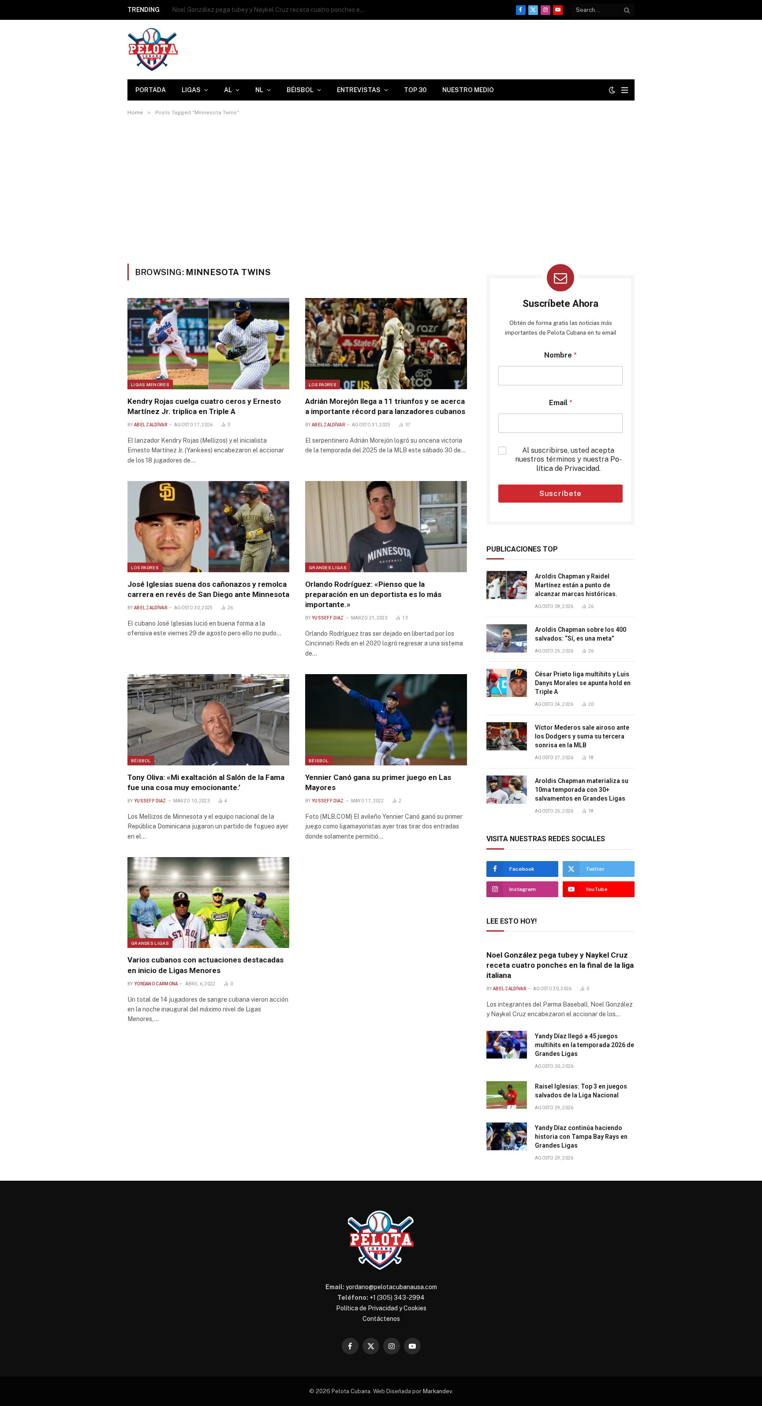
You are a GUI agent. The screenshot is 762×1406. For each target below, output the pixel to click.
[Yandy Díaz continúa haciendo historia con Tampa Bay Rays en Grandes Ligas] (506, 1137)
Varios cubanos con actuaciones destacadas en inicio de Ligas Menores (205, 964)
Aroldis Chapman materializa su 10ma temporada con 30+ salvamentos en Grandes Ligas (581, 789)
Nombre (560, 355)
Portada (150, 89)
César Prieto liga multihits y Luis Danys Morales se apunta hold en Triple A (583, 683)
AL (228, 89)
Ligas (191, 89)
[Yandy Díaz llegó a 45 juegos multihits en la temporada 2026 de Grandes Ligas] (506, 1045)
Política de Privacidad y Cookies (381, 1308)
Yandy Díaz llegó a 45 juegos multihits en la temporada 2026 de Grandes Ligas (271, 9)
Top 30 (415, 89)
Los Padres (322, 384)
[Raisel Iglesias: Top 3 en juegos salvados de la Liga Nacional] (506, 1095)
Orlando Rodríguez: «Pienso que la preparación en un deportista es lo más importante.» (373, 594)
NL (259, 89)
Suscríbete (560, 493)
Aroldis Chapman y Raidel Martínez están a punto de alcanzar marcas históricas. (576, 585)
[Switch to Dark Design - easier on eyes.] (612, 89)
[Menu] (624, 90)
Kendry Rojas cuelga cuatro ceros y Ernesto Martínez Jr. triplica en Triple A (204, 406)
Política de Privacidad (579, 464)
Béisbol (300, 89)
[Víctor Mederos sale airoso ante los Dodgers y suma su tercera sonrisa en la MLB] (506, 736)
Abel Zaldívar (150, 424)
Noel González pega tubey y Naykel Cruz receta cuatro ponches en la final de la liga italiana (560, 965)
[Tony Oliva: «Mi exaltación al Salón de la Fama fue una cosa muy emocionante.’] (208, 719)
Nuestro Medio (468, 89)
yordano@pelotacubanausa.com (391, 1286)
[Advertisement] (381, 189)
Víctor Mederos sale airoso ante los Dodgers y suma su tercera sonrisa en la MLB (582, 736)
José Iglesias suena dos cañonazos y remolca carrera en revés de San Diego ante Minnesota (208, 589)
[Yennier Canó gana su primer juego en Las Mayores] (386, 719)
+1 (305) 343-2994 (397, 1297)
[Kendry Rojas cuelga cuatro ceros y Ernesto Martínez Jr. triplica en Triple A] (208, 343)
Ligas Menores (150, 384)
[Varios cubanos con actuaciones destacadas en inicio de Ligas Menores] (208, 902)
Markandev (437, 1391)
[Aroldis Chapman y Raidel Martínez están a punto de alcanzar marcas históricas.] (506, 585)
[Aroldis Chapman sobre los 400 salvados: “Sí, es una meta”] (506, 638)
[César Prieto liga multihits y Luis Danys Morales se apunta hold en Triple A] (506, 683)
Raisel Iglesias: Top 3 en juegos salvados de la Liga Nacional (581, 1091)
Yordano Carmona (156, 983)
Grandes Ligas (328, 567)
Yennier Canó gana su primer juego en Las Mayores (378, 782)
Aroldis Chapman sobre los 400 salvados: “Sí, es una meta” (580, 634)
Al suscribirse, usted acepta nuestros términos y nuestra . (568, 459)
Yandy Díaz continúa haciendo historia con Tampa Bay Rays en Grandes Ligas (581, 1136)
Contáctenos (381, 1318)
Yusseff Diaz (328, 617)
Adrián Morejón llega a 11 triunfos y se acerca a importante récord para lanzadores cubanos (385, 406)
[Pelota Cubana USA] (152, 49)
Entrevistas (359, 89)
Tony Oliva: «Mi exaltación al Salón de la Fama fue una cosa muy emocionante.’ (205, 782)
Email (560, 403)
